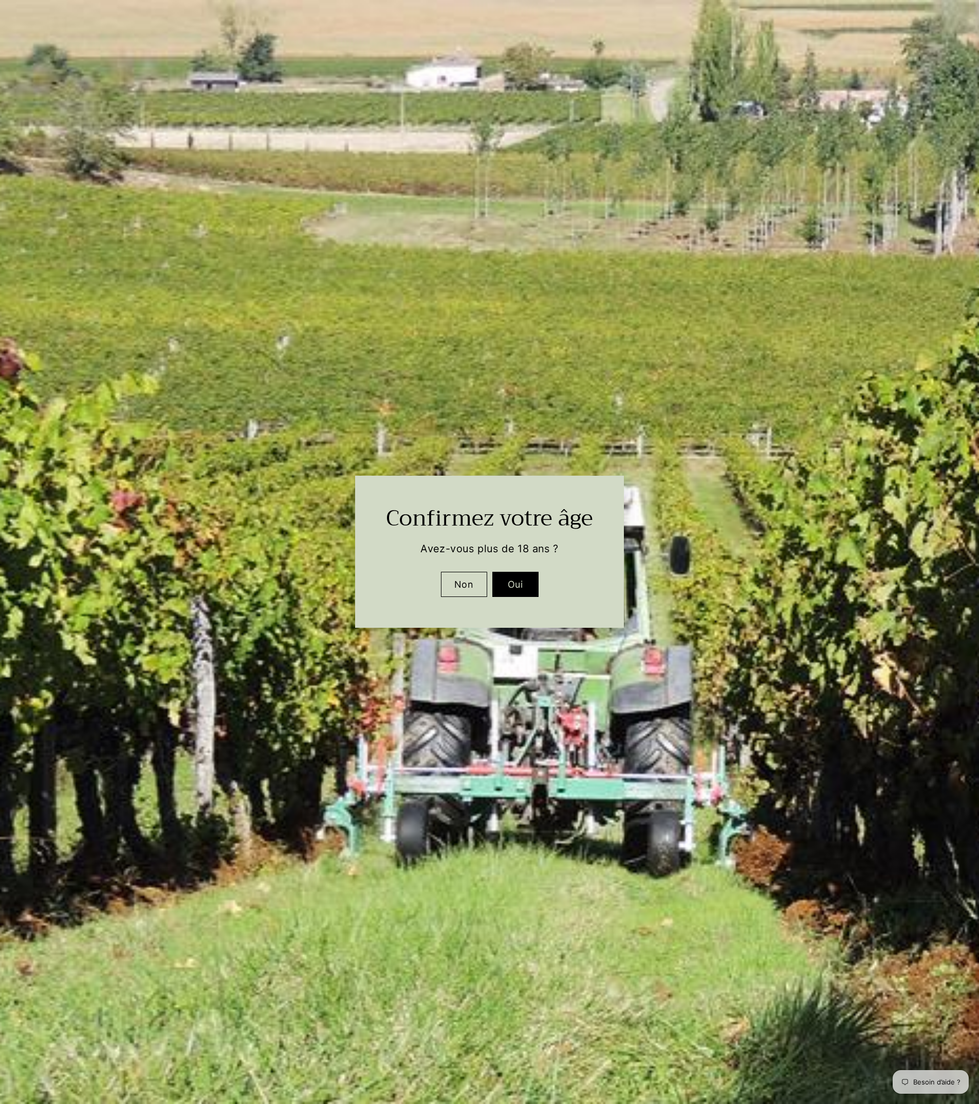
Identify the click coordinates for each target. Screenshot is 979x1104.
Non (463, 584)
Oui (515, 584)
